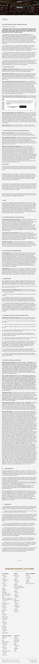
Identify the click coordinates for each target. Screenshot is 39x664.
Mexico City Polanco (30, 583)
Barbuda (27, 580)
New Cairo (4, 647)
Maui (3, 611)
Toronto (4, 629)
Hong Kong (16, 639)
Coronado (4, 589)
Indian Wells (4, 592)
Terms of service (16, 660)
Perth (15, 643)
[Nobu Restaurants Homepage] (19, 1)
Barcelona (16, 575)
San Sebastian (17, 605)
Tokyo (15, 651)
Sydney (15, 649)
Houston (4, 591)
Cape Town (4, 637)
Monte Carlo (16, 600)
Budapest (16, 579)
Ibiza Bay (16, 580)
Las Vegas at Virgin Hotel (7, 598)
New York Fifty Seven (6, 595)
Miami (3, 613)
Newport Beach (5, 617)
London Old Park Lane (18, 586)
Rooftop (4, 584)
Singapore (16, 648)
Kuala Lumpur (16, 640)
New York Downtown (6, 593)
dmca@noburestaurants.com (9, 287)
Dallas (3, 588)
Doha (3, 639)
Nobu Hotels (7, 660)
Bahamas (27, 575)
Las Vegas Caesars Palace (7, 599)
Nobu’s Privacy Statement (9, 41)
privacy (11, 660)
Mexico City (28, 582)
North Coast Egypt (6, 651)
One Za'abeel (4, 654)
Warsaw (15, 609)
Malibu (3, 606)
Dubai (3, 640)
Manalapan (4, 610)
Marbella (16, 595)
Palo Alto (4, 622)
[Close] (33, 99)
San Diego (4, 626)
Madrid (15, 591)
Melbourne (16, 641)
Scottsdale (4, 627)
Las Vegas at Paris (5, 603)
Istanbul (15, 584)
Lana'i (3, 596)
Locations (35, 1)
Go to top (20, 560)
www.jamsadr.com (27, 464)
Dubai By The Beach (5, 641)
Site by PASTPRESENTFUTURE (32, 660)
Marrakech (4, 643)
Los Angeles (4, 604)
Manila (15, 644)
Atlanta (3, 575)
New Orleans (4, 618)
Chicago (4, 583)
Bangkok (16, 637)
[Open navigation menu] (1, 1)
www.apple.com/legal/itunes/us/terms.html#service (24, 471)
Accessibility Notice (5, 661)
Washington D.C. (5, 632)
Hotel (4, 577)
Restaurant (5, 576)
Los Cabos (28, 576)
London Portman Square (19, 587)
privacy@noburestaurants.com (23, 63)
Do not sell (18, 661)
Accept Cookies (23, 106)
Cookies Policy (13, 661)
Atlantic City (5, 579)
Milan (15, 599)
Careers (3, 660)
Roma (15, 601)
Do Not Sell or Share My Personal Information (12, 107)
